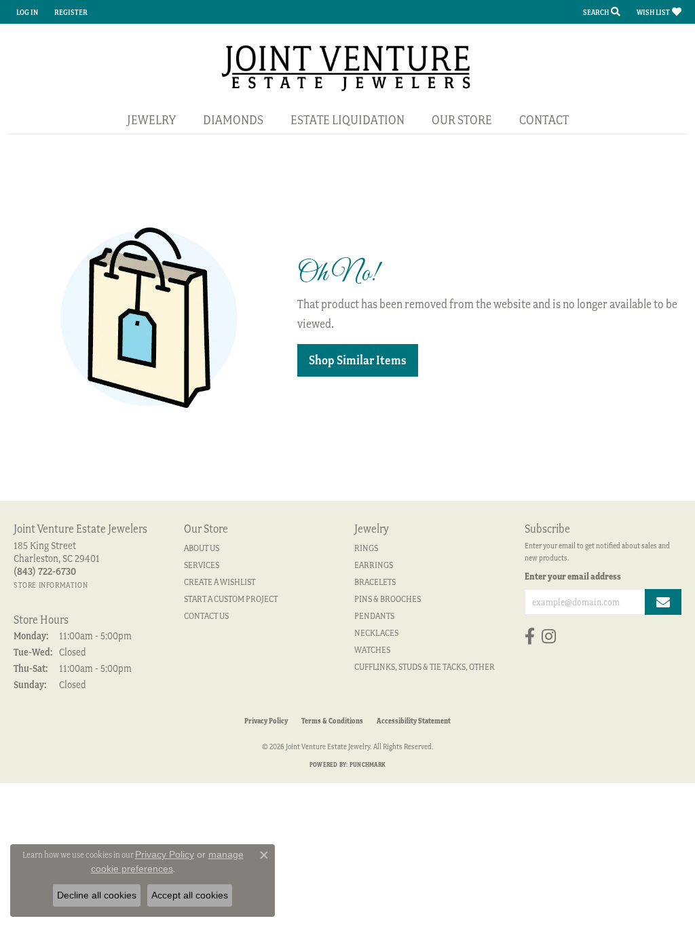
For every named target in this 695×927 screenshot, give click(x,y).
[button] (26, 12)
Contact (544, 120)
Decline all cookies (96, 895)
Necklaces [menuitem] (376, 633)
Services (201, 565)
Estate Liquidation (347, 120)
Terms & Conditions (332, 720)
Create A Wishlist (219, 582)
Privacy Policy (266, 720)
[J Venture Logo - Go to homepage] (348, 67)
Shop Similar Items (358, 360)
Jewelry (151, 120)
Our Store (462, 120)
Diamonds (233, 120)
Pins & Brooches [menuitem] (387, 599)
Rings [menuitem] (366, 548)
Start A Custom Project (231, 599)
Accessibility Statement (414, 720)
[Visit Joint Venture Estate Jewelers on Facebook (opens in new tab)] (530, 636)
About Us (201, 548)
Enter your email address (573, 576)
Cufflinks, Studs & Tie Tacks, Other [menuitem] (424, 667)
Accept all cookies (189, 895)
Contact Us (206, 616)
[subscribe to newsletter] (663, 602)
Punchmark (368, 764)
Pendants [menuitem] (374, 616)
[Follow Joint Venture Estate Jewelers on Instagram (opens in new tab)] (549, 636)
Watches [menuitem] (372, 650)
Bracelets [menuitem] (375, 582)
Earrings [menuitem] (373, 565)
